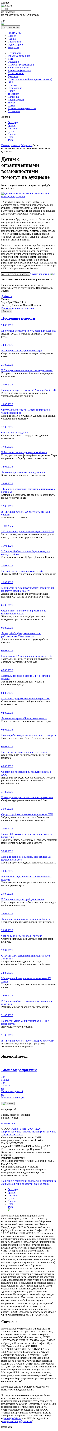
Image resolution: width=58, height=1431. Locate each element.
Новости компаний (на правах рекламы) (30, 79)
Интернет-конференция (21, 64)
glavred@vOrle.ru (11, 1418)
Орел (10, 137)
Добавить (6, 296)
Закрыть (7, 311)
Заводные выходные (19, 55)
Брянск (11, 125)
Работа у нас (14, 32)
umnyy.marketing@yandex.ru (17, 1421)
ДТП (10, 58)
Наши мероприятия (18, 67)
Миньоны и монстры (12, 1096)
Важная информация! (19, 70)
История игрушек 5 (12, 1090)
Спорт (11, 91)
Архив (11, 105)
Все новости (14, 53)
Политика (13, 96)
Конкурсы (13, 47)
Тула (10, 139)
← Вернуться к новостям (15, 274)
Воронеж (13, 128)
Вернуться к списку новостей (17, 308)
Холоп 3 (5, 1084)
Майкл (5, 1078)
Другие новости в (40, 274)
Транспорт (13, 93)
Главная (5, 145)
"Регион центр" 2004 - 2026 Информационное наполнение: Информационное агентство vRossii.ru (28, 1131)
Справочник (14, 41)
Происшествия (16, 73)
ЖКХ (11, 82)
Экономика (14, 111)
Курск (11, 131)
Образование (15, 88)
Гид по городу (15, 44)
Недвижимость (16, 99)
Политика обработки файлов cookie (29, 1183)
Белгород (13, 122)
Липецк (12, 134)
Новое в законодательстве (22, 108)
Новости (12, 35)
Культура (13, 85)
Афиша (12, 38)
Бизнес (11, 102)
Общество (13, 61)
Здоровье (13, 76)
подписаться (8, 1123)
